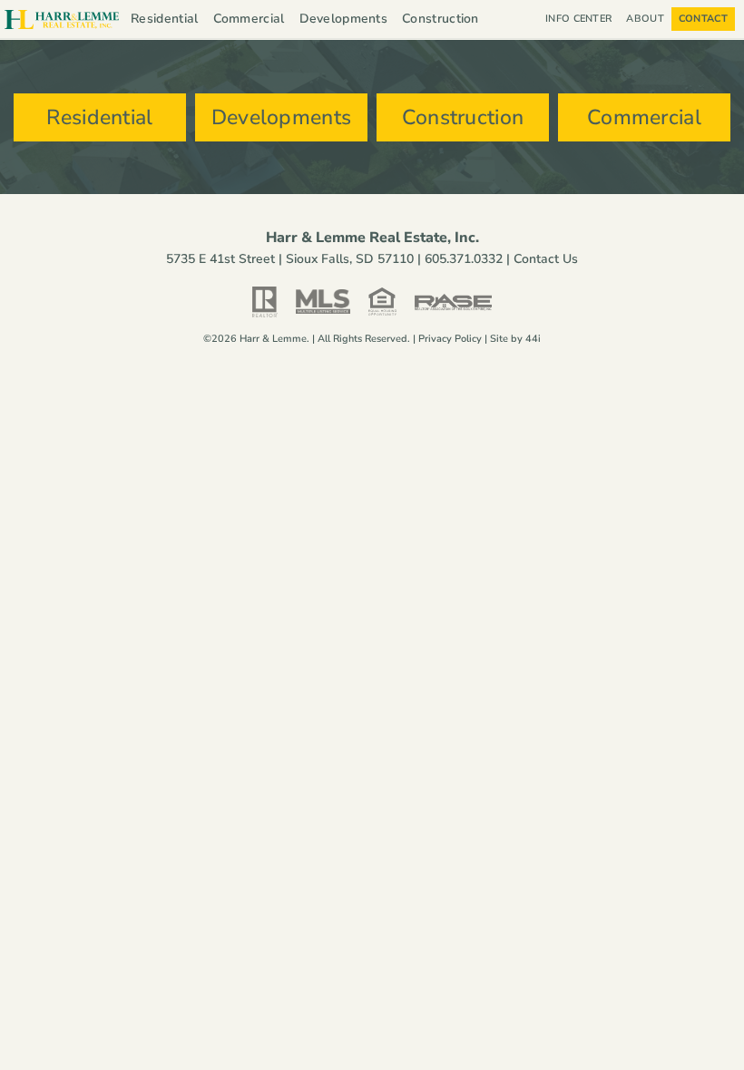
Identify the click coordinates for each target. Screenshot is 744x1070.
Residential (164, 18)
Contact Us (546, 259)
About (645, 18)
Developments (343, 18)
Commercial (249, 18)
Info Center (578, 18)
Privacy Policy (450, 338)
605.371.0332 (464, 259)
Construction (440, 18)
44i (533, 338)
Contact (703, 18)
